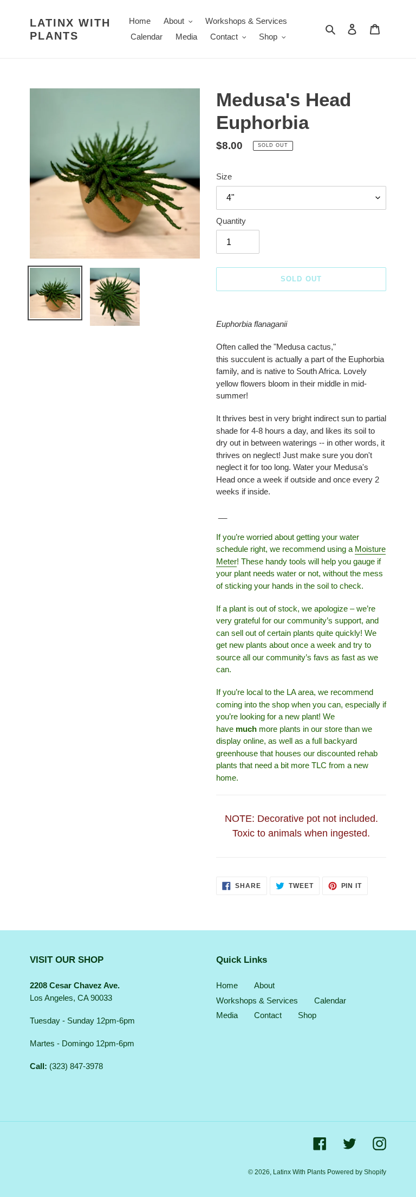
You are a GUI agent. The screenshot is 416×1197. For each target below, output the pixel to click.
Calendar (330, 1000)
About (264, 985)
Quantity (231, 221)
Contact (268, 1015)
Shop (307, 1015)
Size (224, 176)
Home (227, 985)
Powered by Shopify (356, 1172)
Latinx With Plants (70, 29)
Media (227, 1015)
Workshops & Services (257, 1000)
